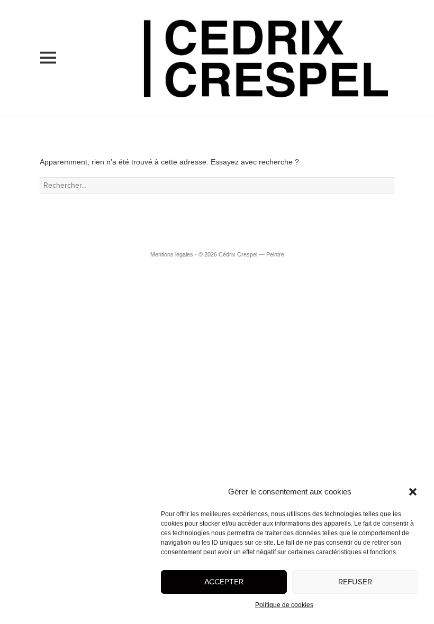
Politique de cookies (284, 605)
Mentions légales (171, 254)
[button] (413, 492)
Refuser (355, 581)
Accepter (223, 581)
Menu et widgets (48, 72)
